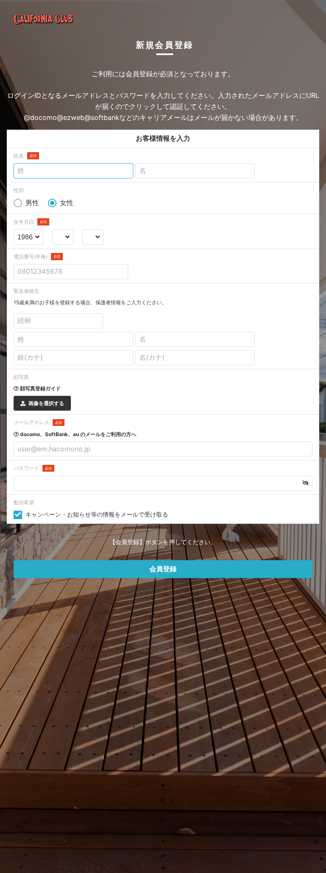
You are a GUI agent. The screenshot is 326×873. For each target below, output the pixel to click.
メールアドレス (38, 422)
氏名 (25, 156)
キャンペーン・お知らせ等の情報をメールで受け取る (96, 514)
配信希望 (24, 502)
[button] (305, 483)
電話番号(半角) (37, 256)
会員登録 (163, 568)
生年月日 (30, 222)
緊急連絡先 (26, 291)
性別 (19, 190)
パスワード (33, 468)
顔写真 (21, 377)
